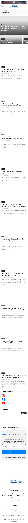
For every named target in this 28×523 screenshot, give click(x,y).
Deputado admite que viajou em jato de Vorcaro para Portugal (13, 376)
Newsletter (19, 517)
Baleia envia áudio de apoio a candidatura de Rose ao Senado (12, 105)
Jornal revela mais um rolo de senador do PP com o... (11, 342)
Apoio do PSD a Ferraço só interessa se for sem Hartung (11, 138)
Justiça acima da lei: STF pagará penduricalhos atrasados (12, 274)
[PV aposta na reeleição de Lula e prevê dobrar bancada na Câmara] (14, 58)
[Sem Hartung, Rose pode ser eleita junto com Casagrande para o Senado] (14, 228)
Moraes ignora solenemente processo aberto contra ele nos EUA (13, 309)
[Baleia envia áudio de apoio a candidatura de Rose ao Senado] (14, 93)
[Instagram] (12, 510)
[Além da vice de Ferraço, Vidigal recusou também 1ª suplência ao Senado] (14, 25)
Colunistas (8, 515)
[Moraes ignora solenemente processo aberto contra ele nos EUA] (14, 297)
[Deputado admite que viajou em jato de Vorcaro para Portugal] (14, 365)
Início (2, 10)
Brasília (3, 24)
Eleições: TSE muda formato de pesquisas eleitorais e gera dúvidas (13, 205)
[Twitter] (16, 510)
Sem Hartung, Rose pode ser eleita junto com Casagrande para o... (13, 240)
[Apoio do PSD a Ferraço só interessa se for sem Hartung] (14, 126)
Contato (13, 517)
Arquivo (8, 517)
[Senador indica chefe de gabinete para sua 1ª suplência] (11, 40)
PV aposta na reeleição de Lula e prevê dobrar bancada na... (12, 70)
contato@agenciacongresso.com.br (16, 500)
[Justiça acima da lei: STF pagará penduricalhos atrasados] (14, 263)
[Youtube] (20, 510)
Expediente (13, 515)
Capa (3, 515)
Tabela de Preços (21, 515)
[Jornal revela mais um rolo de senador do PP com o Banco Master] (14, 330)
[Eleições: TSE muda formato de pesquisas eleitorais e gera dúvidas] (14, 194)
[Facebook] (7, 510)
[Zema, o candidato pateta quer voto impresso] (14, 161)
